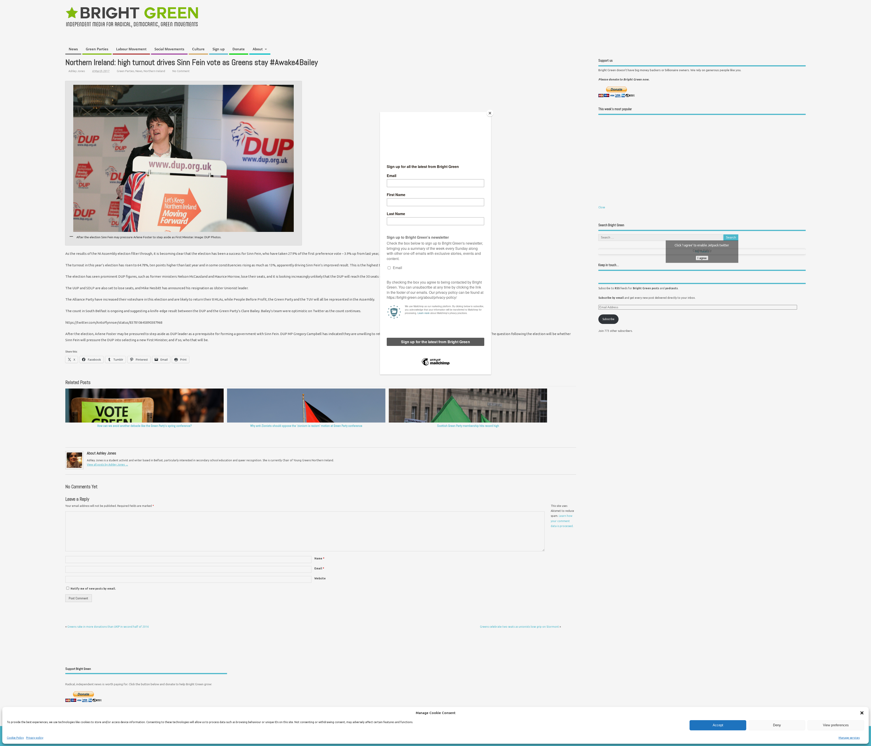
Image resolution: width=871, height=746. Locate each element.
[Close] (490, 113)
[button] (862, 713)
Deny (777, 725)
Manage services (849, 737)
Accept (718, 725)
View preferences (836, 725)
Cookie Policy (15, 737)
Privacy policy (34, 737)
